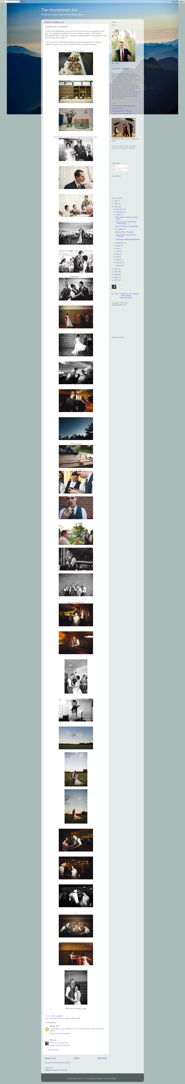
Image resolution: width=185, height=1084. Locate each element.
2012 (116, 207)
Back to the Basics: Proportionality (126, 226)
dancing (53, 1018)
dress (58, 1018)
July (117, 248)
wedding (73, 1018)
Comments (118, 170)
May (117, 254)
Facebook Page (117, 108)
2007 (116, 280)
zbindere (99, 1078)
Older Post (102, 1058)
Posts (116, 166)
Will (51, 1040)
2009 (116, 274)
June (118, 251)
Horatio (52, 1026)
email (132, 148)
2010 (116, 272)
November (119, 212)
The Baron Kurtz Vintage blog (122, 113)
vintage (66, 1018)
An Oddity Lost (120, 229)
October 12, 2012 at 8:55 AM (59, 1045)
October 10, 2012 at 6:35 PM (59, 1033)
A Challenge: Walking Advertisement (127, 239)
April (117, 257)
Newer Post (50, 1058)
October (119, 215)
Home (76, 1058)
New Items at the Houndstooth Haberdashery (125, 222)
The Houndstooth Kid (59, 10)
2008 (116, 277)
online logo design (126, 297)
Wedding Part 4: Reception (124, 232)
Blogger (114, 1078)
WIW (78, 1018)
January (119, 265)
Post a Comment (53, 1050)
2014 (116, 201)
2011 (116, 269)
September (120, 243)
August (118, 246)
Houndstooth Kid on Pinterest (122, 111)
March (118, 260)
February (119, 262)
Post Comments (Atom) (62, 1062)
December (119, 209)
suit (62, 1018)
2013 (116, 204)
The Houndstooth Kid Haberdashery (124, 106)
